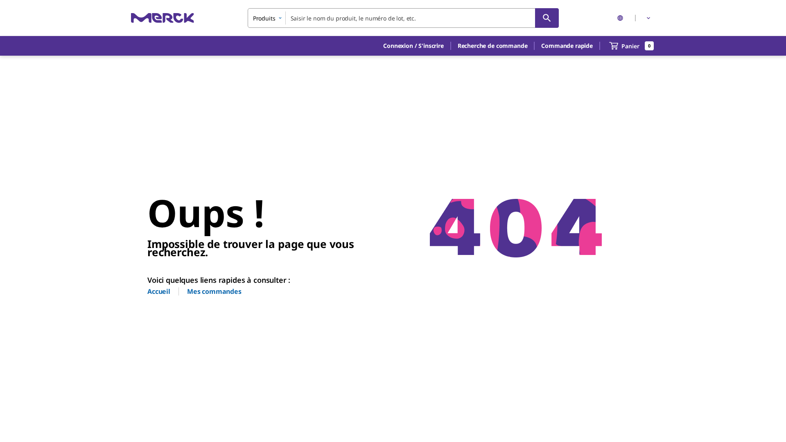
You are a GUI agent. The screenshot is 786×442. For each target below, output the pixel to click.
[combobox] (403, 18)
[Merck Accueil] (162, 18)
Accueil (158, 291)
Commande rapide (567, 46)
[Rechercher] (547, 18)
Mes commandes (214, 291)
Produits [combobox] (264, 18)
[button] (413, 46)
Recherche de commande (493, 46)
